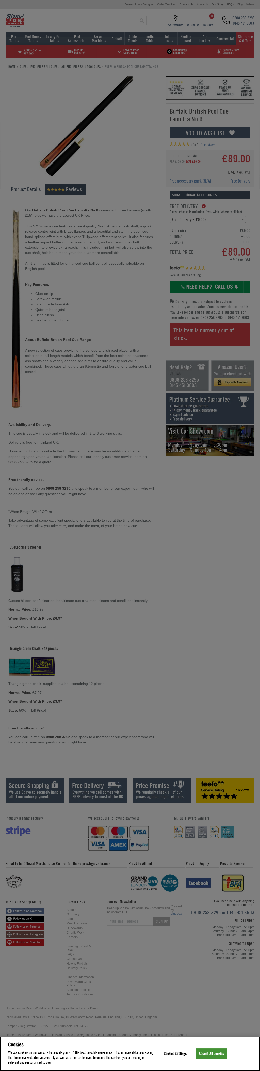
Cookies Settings (175, 1053)
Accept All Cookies (211, 1053)
